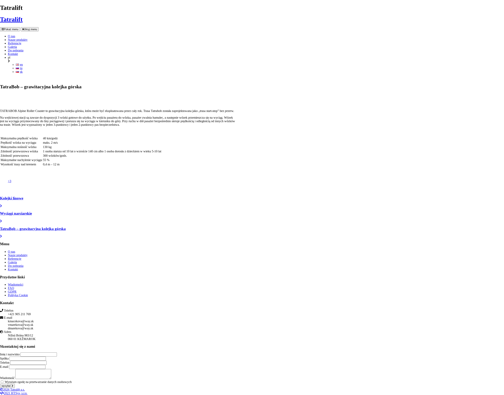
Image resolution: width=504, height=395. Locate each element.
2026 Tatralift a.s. (14, 389)
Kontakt (13, 269)
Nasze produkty (18, 255)
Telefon (4, 362)
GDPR (12, 291)
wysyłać (7, 385)
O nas (11, 251)
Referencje (14, 258)
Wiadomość (7, 378)
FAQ (11, 288)
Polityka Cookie (18, 295)
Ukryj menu (30, 29)
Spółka (4, 358)
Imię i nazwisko (10, 354)
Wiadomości (15, 284)
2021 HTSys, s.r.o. (15, 393)
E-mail (4, 366)
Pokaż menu (11, 29)
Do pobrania (15, 265)
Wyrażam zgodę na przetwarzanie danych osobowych (38, 382)
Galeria (12, 262)
